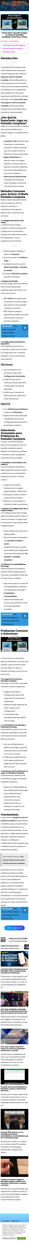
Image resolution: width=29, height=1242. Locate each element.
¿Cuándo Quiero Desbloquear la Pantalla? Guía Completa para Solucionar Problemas (14, 971)
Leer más (11, 1235)
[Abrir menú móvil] (14, 8)
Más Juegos (13, 928)
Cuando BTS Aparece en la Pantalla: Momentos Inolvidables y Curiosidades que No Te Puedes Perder (14, 1135)
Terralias (4, 41)
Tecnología (14, 41)
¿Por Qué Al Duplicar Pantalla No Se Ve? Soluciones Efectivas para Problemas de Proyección (14, 1011)
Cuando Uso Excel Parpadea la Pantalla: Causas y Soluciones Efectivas (14, 1088)
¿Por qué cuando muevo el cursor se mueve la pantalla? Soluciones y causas (13, 1048)
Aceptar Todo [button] (21, 1238)
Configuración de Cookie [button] (9, 1238)
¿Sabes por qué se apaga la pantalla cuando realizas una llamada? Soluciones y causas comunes (13, 1182)
